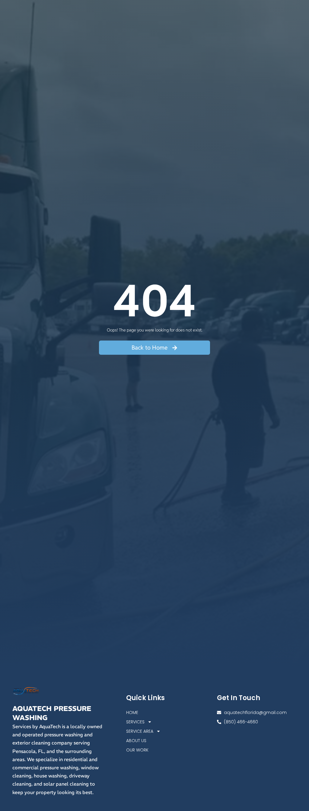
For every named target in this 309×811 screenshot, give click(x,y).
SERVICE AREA (139, 731)
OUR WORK (137, 750)
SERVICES (135, 722)
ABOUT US (136, 741)
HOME (132, 712)
